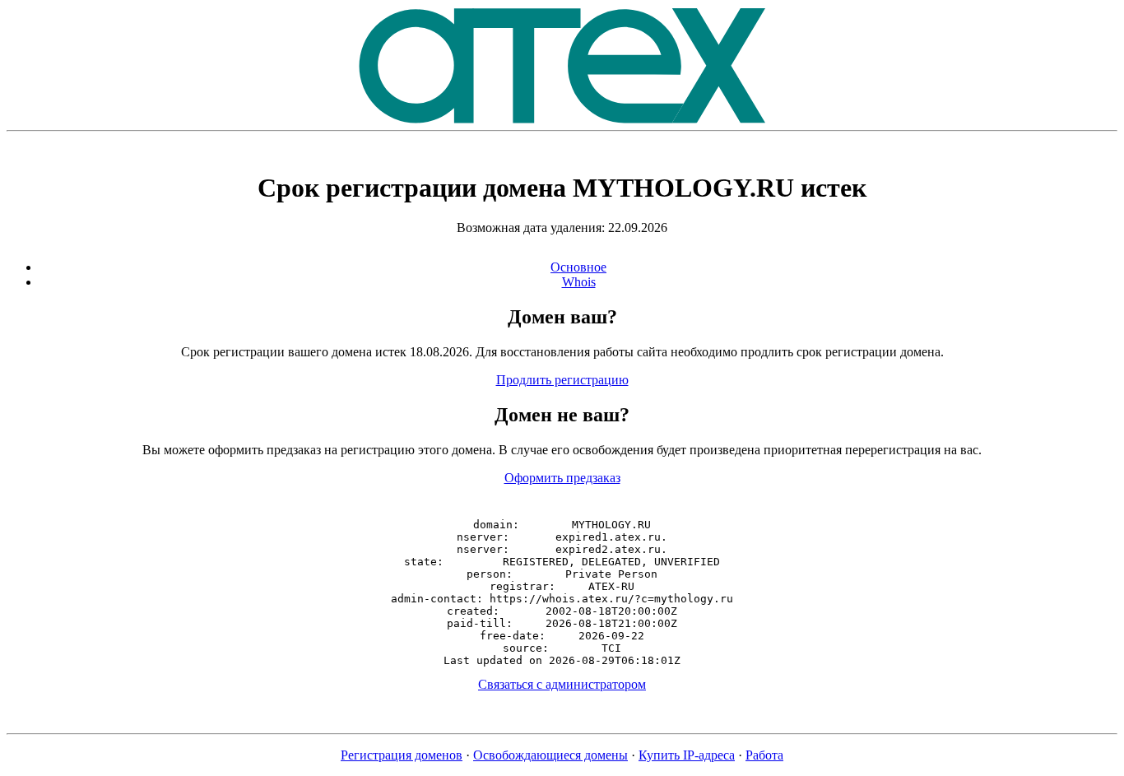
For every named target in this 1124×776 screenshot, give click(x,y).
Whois (579, 282)
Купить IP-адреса (687, 755)
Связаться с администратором (562, 684)
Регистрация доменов (401, 755)
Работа (764, 755)
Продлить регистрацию (562, 380)
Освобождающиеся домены (550, 755)
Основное (578, 267)
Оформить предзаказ (562, 478)
